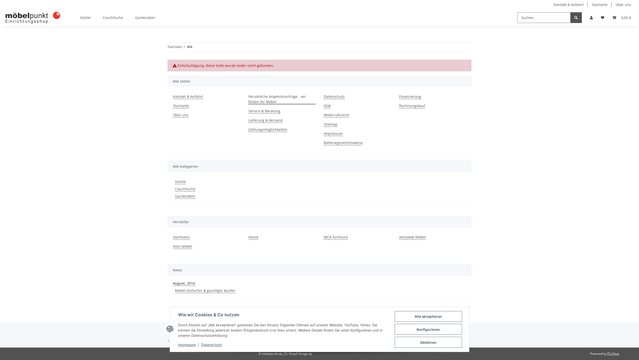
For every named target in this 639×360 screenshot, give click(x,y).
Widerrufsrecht (336, 115)
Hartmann (181, 237)
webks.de (319, 354)
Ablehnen (428, 342)
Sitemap (330, 124)
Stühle (180, 181)
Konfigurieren (428, 329)
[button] (591, 17)
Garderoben (185, 196)
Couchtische (185, 188)
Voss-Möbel (182, 246)
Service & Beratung (264, 111)
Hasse (253, 237)
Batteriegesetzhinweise (343, 142)
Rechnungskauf (412, 105)
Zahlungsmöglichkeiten (267, 129)
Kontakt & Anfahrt (569, 4)
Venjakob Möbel (412, 237)
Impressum (187, 345)
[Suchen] (576, 17)
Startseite (600, 4)
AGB (327, 105)
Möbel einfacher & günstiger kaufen (205, 290)
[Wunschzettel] (602, 17)
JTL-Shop (613, 354)
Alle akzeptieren (428, 316)
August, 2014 (184, 283)
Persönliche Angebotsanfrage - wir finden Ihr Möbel (277, 99)
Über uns (623, 4)
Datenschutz (211, 345)
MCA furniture (336, 237)
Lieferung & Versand (265, 120)
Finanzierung (410, 96)
